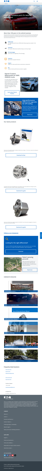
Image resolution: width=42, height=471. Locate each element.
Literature (10, 58)
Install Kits (10, 47)
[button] (12, 93)
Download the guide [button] (21, 190)
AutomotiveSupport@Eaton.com (10, 387)
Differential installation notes (10, 373)
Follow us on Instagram (11, 233)
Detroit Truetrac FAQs (9, 377)
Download (20, 251)
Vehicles (6, 3)
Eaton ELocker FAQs (8, 379)
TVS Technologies (11, 52)
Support (9, 63)
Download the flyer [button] (21, 155)
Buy (9, 67)
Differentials (10, 41)
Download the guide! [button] (21, 227)
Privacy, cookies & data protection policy (12, 464)
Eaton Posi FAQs (8, 371)
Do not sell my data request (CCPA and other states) (14, 466)
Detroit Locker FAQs (8, 369)
